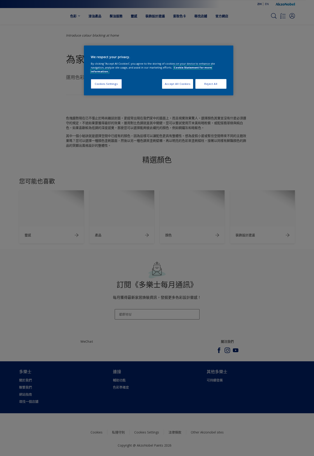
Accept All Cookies (177, 84)
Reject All (210, 84)
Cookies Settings (106, 84)
